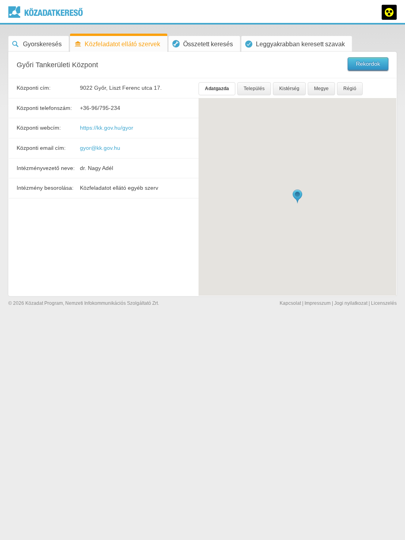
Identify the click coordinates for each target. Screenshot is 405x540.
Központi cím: (34, 88)
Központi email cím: (41, 148)
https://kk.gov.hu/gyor (106, 128)
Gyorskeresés (42, 44)
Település (254, 88)
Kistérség (289, 88)
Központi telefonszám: (44, 108)
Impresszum (318, 303)
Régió (349, 88)
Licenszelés (384, 303)
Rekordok (368, 63)
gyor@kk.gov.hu (100, 148)
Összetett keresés (208, 44)
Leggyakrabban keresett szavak (300, 44)
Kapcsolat (290, 303)
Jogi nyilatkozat (350, 303)
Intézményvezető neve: (46, 168)
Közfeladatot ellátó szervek (122, 44)
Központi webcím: (39, 128)
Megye (321, 88)
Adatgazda (217, 88)
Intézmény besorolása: (45, 188)
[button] (297, 196)
